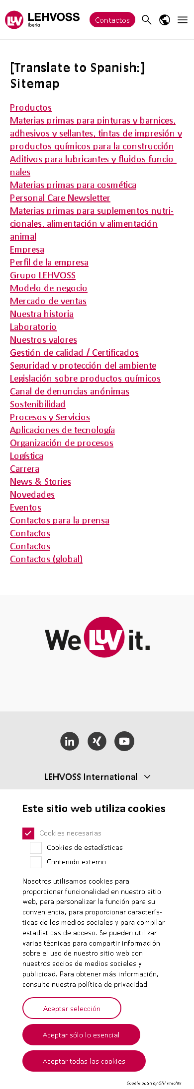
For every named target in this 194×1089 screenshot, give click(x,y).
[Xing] (97, 741)
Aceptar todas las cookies (84, 1060)
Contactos (112, 19)
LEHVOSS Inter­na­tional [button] (91, 776)
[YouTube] (124, 741)
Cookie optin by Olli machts (154, 1083)
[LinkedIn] (70, 741)
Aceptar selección (71, 1008)
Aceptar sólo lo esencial (81, 1034)
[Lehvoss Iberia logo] (42, 19)
